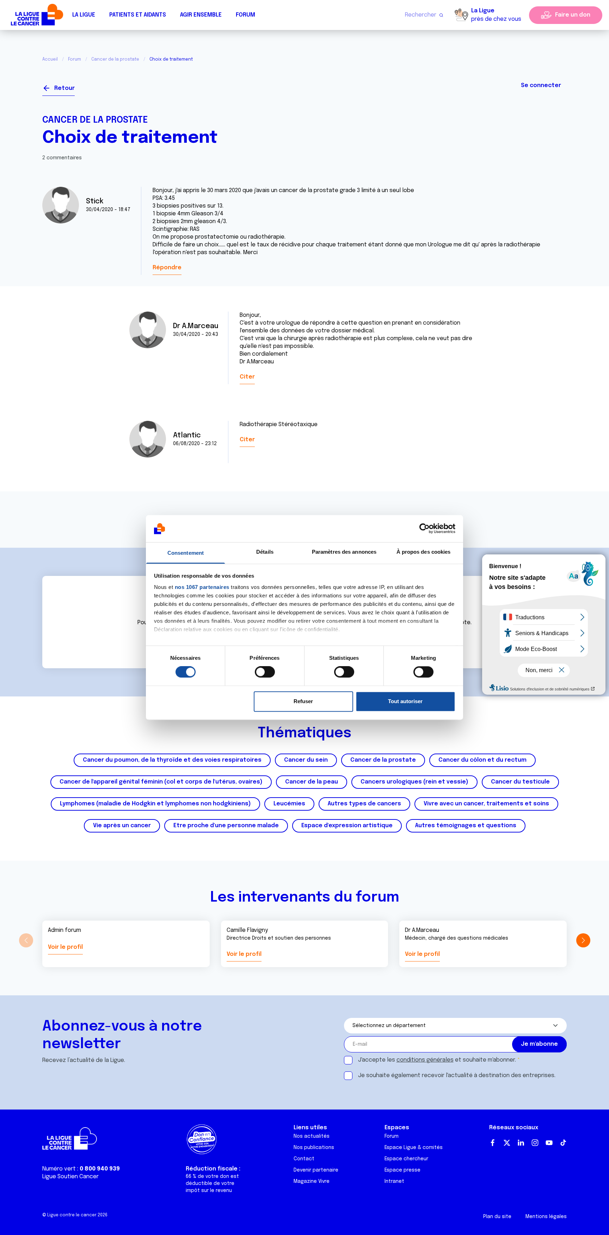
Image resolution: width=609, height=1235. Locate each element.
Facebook (492, 1142)
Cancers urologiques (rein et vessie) (414, 782)
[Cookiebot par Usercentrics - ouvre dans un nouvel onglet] (424, 528)
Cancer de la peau (311, 782)
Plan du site (497, 1216)
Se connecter (541, 85)
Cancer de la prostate (115, 59)
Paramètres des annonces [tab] (344, 552)
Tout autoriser (405, 701)
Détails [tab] (264, 552)
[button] (583, 940)
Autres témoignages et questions (465, 826)
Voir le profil (65, 947)
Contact (304, 1158)
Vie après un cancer (122, 826)
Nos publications (314, 1147)
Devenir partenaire (316, 1170)
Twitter (506, 1142)
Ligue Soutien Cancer (70, 1177)
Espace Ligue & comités (414, 1147)
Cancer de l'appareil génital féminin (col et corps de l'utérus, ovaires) (161, 782)
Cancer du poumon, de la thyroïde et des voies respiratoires (172, 760)
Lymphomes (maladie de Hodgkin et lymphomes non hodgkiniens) (155, 804)
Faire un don (572, 15)
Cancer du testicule (520, 782)
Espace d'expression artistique (347, 826)
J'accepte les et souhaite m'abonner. (437, 1060)
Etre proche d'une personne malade (226, 826)
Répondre (167, 268)
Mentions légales (546, 1216)
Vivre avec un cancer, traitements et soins (486, 804)
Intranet (394, 1181)
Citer (247, 377)
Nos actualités (312, 1136)
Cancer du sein (306, 760)
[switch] (265, 672)
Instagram (535, 1142)
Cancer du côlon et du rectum (482, 760)
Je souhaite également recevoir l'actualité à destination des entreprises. (456, 1076)
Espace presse (402, 1170)
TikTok (563, 1142)
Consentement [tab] (185, 553)
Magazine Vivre (312, 1181)
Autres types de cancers (364, 804)
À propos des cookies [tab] (423, 552)
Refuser (303, 701)
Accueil (50, 59)
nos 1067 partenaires (202, 587)
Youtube (549, 1142)
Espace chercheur (406, 1158)
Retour (64, 88)
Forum (245, 15)
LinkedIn (520, 1142)
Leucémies (289, 804)
